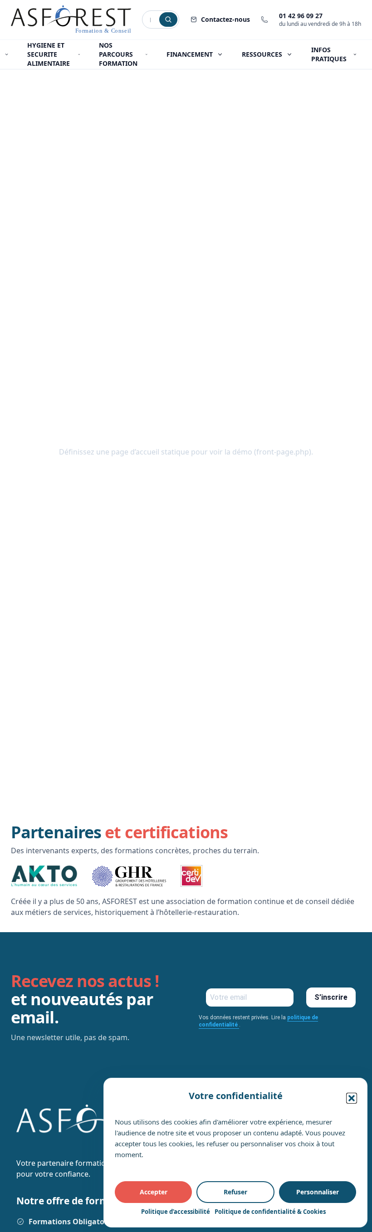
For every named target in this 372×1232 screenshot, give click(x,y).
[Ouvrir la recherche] (168, 19)
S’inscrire (331, 997)
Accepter (153, 1192)
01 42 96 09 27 (301, 15)
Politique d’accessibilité (175, 1212)
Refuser (235, 1192)
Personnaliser (317, 1192)
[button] (351, 1098)
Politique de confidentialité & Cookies (270, 1212)
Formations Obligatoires (73, 1222)
